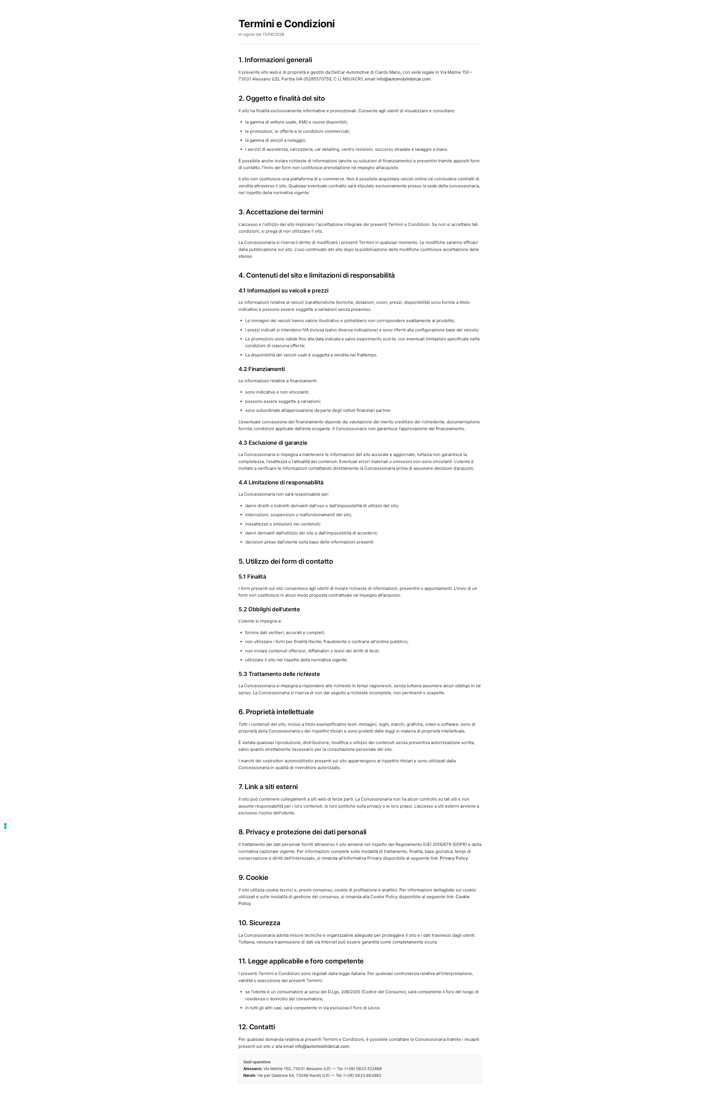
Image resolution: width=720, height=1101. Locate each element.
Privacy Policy (453, 858)
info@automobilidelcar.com (404, 79)
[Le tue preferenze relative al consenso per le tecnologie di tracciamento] (5, 826)
